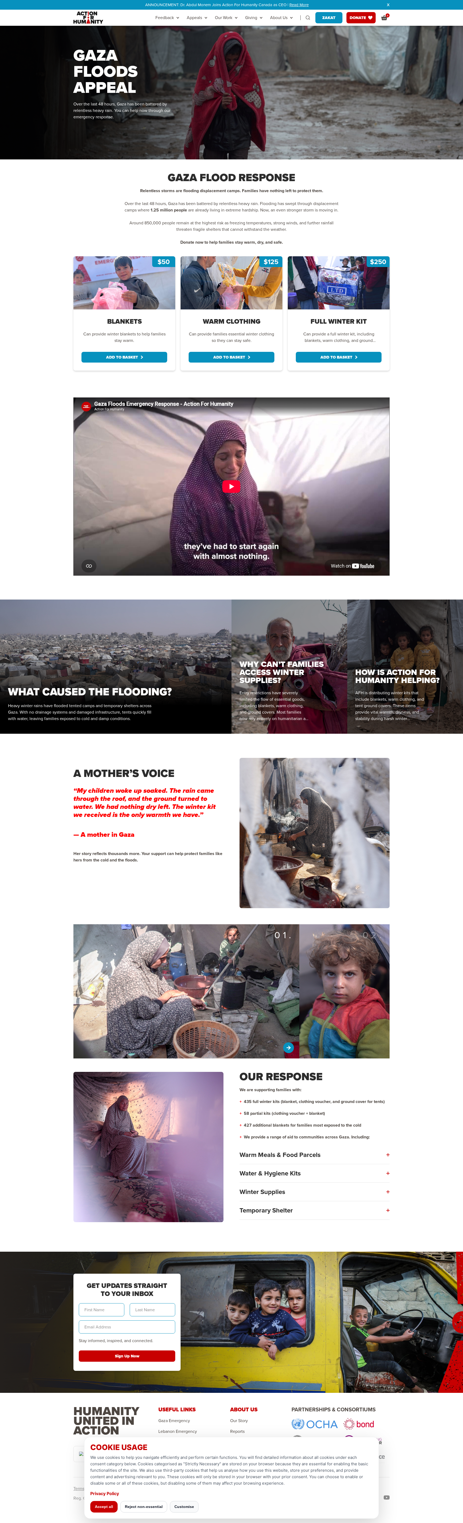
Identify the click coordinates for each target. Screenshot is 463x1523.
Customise (184, 1506)
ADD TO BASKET (122, 357)
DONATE (358, 18)
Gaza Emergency (174, 1420)
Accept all (104, 1506)
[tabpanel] (124, 313)
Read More (299, 5)
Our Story (239, 1420)
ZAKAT (328, 18)
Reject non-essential (144, 1506)
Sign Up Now (127, 1356)
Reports (237, 1431)
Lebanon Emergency (177, 1431)
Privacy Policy (104, 1493)
